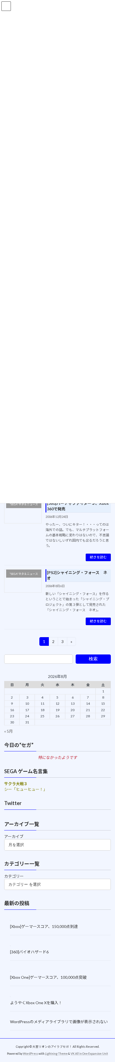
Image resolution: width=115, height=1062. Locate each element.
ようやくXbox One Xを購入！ (36, 1002)
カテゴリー (14, 876)
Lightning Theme (56, 1053)
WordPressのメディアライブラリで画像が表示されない (59, 1021)
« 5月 (8, 731)
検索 (93, 658)
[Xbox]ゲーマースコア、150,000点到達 (44, 926)
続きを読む (98, 557)
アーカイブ (13, 836)
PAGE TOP (107, 1024)
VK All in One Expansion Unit (89, 1053)
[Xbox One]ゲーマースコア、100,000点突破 (48, 977)
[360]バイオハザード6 (29, 951)
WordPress (30, 1053)
